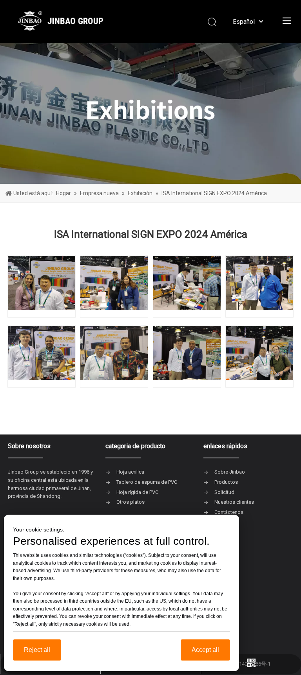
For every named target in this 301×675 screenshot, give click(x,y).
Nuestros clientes (234, 502)
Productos (226, 482)
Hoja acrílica (130, 472)
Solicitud (224, 492)
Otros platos (130, 502)
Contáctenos (228, 512)
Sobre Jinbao (229, 472)
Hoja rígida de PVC (137, 492)
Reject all (37, 649)
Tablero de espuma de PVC (146, 482)
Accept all (205, 649)
